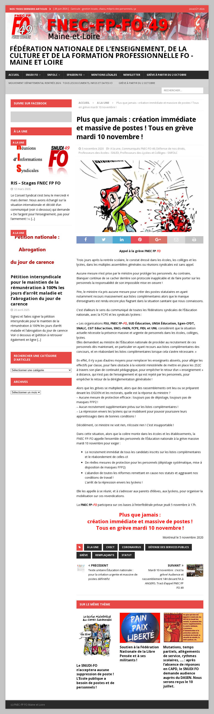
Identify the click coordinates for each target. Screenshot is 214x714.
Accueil (14, 75)
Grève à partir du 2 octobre (166, 75)
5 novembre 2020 (93, 148)
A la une (115, 148)
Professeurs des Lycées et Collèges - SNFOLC (148, 153)
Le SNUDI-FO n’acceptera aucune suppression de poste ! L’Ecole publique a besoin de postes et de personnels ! (95, 676)
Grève (84, 555)
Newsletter (131, 75)
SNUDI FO (32, 75)
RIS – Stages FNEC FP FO (36, 183)
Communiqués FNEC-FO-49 (138, 148)
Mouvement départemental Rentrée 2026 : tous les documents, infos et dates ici (60, 83)
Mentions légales (104, 75)
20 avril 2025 (21, 310)
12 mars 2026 (22, 189)
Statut (127, 555)
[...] (33, 219)
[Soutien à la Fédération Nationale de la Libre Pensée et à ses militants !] (140, 628)
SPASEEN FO (74, 75)
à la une (93, 547)
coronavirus (131, 547)
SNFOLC (52, 75)
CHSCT (110, 547)
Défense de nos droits (170, 148)
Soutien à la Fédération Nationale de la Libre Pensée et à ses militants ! (139, 653)
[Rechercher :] (182, 90)
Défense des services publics (168, 547)
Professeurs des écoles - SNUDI (99, 153)
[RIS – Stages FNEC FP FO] (41, 159)
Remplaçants (104, 555)
